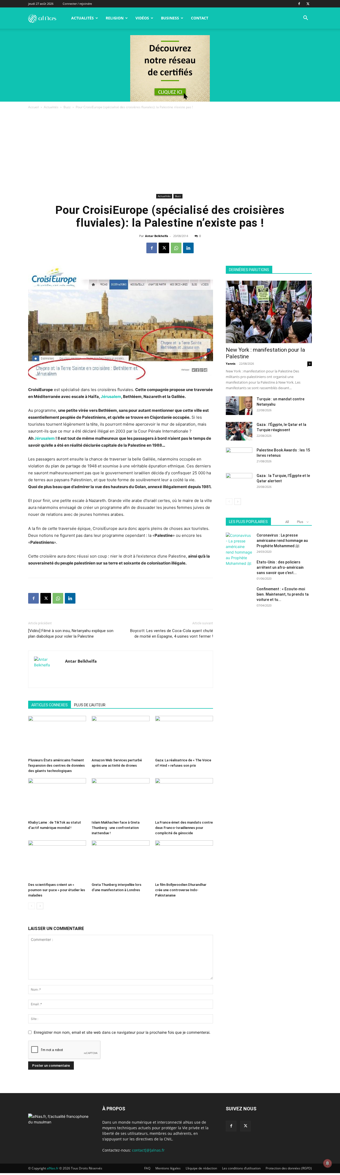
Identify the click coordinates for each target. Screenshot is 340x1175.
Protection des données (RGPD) (289, 1168)
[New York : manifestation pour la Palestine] (269, 312)
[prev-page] (31, 906)
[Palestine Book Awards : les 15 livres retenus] (239, 456)
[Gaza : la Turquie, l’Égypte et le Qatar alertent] (239, 482)
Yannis (230, 364)
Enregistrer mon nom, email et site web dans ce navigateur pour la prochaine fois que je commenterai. (122, 1032)
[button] (305, 18)
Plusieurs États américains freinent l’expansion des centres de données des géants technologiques (56, 765)
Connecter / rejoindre (77, 4)
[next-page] (40, 906)
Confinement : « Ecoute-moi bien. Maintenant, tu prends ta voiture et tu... (283, 594)
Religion (115, 17)
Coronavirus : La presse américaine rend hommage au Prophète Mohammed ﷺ (282, 540)
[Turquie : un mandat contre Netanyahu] (239, 405)
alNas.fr (52, 1168)
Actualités (82, 17)
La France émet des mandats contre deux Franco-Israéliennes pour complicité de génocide (184, 827)
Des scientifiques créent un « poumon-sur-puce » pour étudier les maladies (56, 890)
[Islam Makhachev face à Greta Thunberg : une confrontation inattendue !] (121, 798)
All (287, 522)
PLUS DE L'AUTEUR (89, 705)
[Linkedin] (188, 248)
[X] (308, 3)
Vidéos (142, 17)
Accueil (33, 107)
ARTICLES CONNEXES (49, 705)
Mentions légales (168, 1168)
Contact (199, 17)
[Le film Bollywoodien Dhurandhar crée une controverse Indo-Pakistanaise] (184, 860)
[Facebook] (299, 3)
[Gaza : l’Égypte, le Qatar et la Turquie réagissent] (239, 431)
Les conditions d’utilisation (241, 1168)
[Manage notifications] (327, 1163)
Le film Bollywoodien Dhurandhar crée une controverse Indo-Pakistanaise (180, 890)
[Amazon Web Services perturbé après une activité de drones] (121, 736)
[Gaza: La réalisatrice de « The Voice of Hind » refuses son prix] (184, 736)
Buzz (67, 107)
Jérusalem (111, 396)
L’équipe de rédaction (201, 1168)
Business (170, 17)
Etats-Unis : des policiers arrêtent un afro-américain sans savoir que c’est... (280, 567)
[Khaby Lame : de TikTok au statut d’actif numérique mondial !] (57, 798)
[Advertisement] (170, 152)
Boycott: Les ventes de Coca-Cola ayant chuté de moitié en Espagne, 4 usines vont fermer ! (171, 633)
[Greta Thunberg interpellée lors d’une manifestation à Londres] (121, 860)
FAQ (147, 1168)
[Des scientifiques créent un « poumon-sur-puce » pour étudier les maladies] (57, 860)
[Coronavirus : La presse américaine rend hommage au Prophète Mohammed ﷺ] (239, 549)
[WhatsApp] (176, 248)
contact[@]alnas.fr (148, 1150)
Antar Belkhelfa (156, 236)
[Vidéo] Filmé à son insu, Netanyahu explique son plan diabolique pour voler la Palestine (70, 633)
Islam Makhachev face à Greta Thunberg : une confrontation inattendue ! (115, 827)
